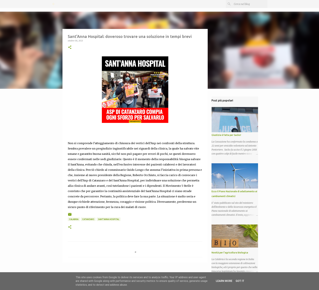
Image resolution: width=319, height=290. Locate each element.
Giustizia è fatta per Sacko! (226, 135)
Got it (240, 281)
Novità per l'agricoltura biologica (230, 252)
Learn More (224, 281)
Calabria (73, 219)
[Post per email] (70, 216)
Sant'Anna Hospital (108, 219)
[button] (70, 47)
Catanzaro (88, 219)
